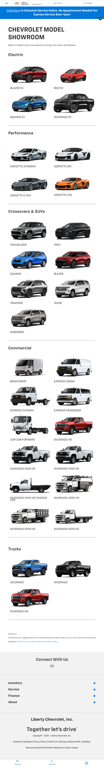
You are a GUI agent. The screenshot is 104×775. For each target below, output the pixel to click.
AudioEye (17, 742)
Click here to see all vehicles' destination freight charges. (37, 641)
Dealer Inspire (71, 748)
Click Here (13, 10)
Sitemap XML (74, 742)
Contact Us (52, 742)
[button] (100, 18)
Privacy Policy (39, 742)
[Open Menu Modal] (6, 3)
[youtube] (52, 666)
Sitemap (63, 742)
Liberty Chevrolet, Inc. (61, 736)
